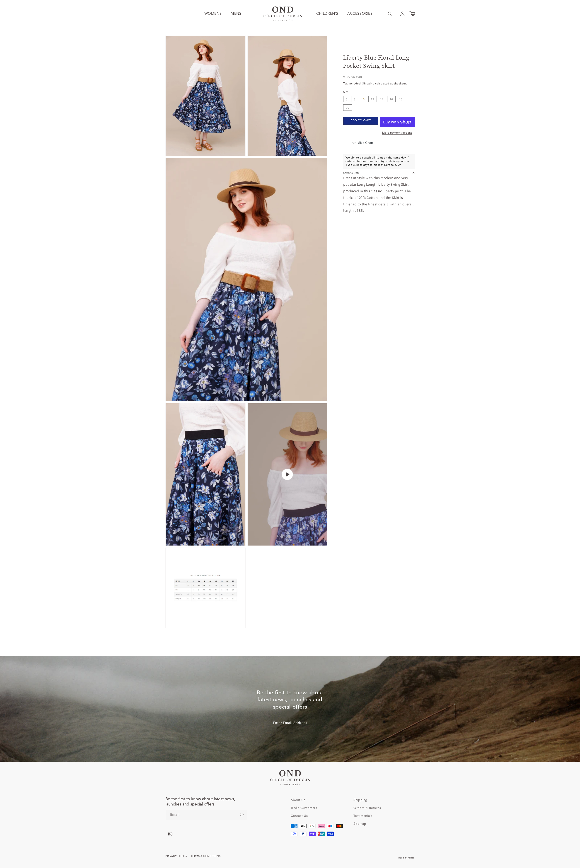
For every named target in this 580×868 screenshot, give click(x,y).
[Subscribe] (242, 814)
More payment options (397, 133)
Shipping (368, 83)
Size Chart (365, 142)
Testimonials (362, 816)
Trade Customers (304, 808)
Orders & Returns (367, 808)
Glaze (411, 858)
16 (391, 99)
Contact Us (299, 816)
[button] (390, 14)
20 (347, 108)
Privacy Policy (176, 856)
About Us (298, 800)
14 (382, 99)
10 (363, 99)
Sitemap (359, 823)
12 (372, 99)
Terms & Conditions (205, 856)
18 (401, 99)
